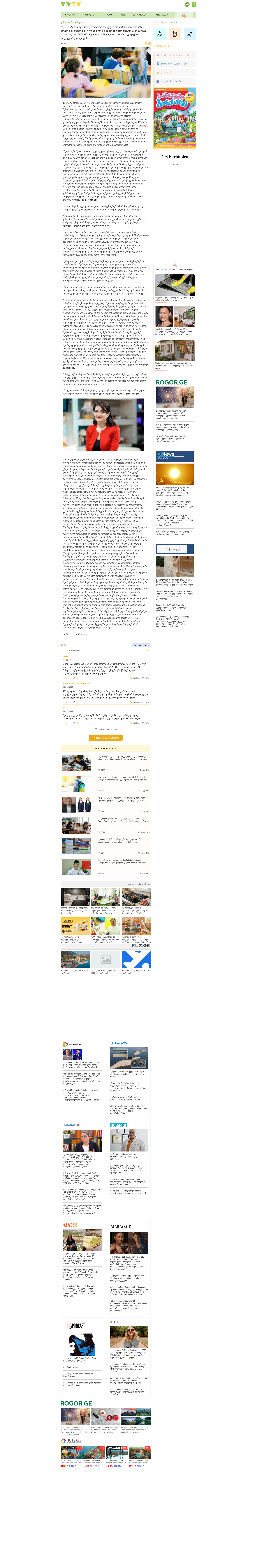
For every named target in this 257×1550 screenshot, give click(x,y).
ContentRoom (139, 884)
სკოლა (81, 22)
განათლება (67, 22)
